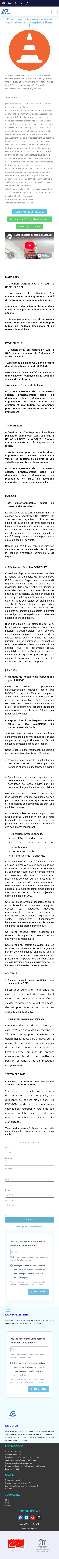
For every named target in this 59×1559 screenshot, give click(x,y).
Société (8, 1168)
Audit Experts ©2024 (29, 1524)
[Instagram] (39, 1517)
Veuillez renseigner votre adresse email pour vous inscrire (27, 1243)
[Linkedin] (26, 1517)
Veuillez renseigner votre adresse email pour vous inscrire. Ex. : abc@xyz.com (29, 1258)
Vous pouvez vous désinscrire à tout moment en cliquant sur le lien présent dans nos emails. (28, 1283)
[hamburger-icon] (54, 12)
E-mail (8, 1190)
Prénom (8, 1158)
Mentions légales (29, 1529)
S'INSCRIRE (38, 1291)
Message (9, 1200)
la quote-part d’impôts (32, 1038)
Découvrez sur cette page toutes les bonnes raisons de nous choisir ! (29, 1131)
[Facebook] (20, 1517)
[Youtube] (32, 1517)
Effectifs (9, 1179)
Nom (7, 1147)
